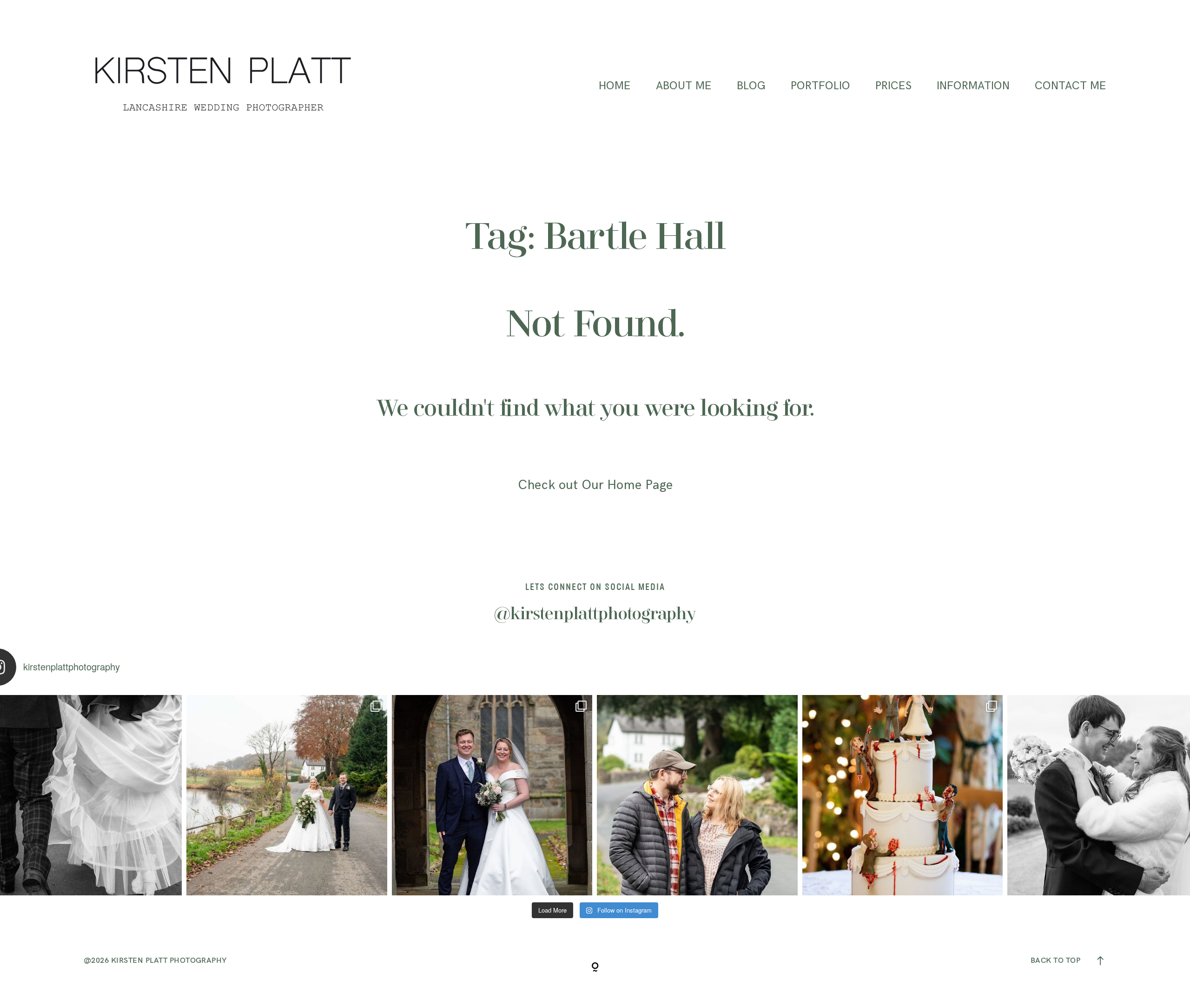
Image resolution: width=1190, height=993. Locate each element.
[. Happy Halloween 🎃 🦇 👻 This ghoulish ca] (902, 795)
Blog (751, 86)
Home (615, 86)
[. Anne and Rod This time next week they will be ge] (697, 795)
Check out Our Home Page (595, 485)
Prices (893, 86)
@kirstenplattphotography (594, 614)
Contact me (1070, 86)
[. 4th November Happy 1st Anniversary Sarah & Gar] (492, 795)
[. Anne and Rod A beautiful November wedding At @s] (286, 795)
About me (684, 86)
